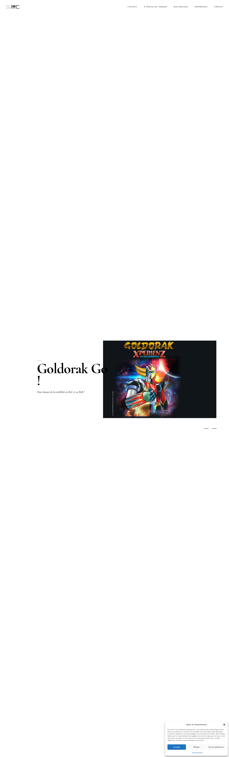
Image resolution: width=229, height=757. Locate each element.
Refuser (196, 747)
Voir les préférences (216, 747)
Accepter (176, 747)
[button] (224, 724)
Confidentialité (197, 752)
